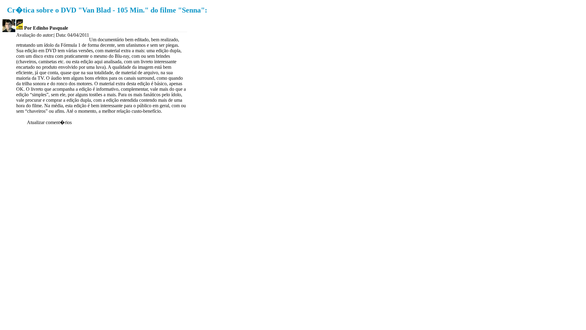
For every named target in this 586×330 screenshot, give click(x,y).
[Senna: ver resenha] (19, 28)
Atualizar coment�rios (49, 122)
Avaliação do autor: (35, 35)
